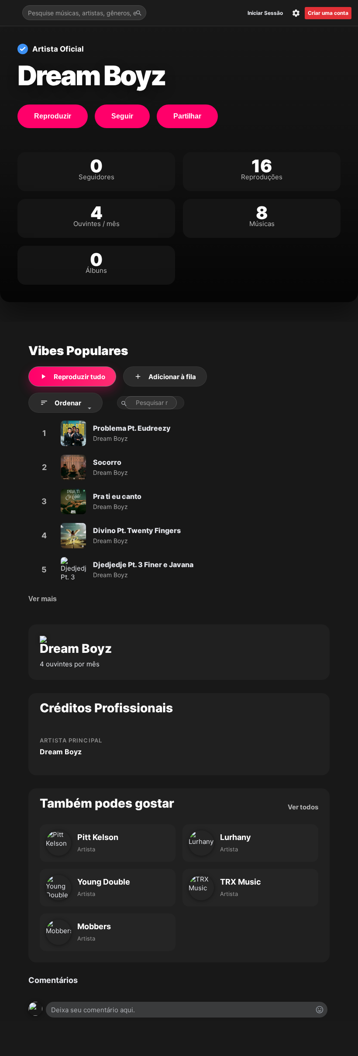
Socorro (107, 462)
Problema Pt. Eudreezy (132, 428)
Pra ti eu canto (117, 496)
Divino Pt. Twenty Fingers (137, 530)
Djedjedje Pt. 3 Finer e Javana (143, 564)
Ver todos (303, 807)
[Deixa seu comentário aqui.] (186, 1010)
